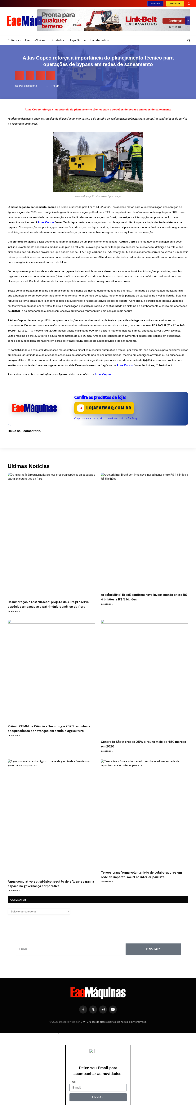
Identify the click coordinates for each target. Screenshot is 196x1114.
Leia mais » (14, 611)
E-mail (72, 1082)
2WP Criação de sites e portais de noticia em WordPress (113, 1021)
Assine (155, 3)
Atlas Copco (103, 374)
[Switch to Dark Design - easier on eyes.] (188, 3)
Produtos (58, 40)
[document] (98, 1073)
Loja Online (78, 40)
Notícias (13, 40)
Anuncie (175, 3)
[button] (19, 75)
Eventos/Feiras (35, 40)
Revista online (99, 40)
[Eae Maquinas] (34, 21)
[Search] (188, 40)
